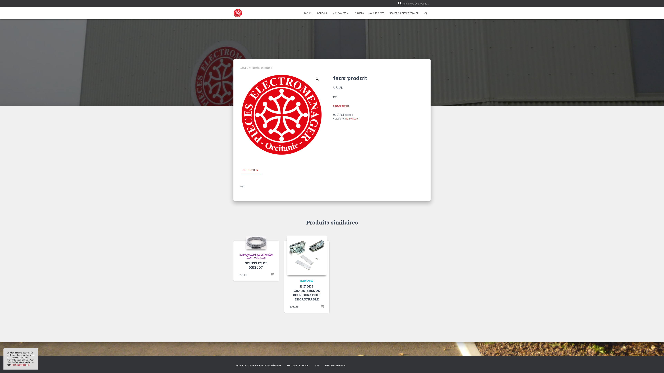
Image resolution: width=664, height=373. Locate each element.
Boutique (322, 13)
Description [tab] (250, 170)
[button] (347, 13)
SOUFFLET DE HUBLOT (256, 265)
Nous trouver (376, 13)
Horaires (359, 13)
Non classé (254, 68)
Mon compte (340, 13)
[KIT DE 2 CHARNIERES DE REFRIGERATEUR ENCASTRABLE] (307, 255)
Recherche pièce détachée (404, 13)
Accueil (308, 13)
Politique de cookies (20, 365)
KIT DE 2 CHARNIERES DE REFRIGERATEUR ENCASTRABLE (307, 293)
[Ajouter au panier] (272, 275)
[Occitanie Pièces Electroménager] (238, 13)
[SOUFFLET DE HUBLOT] (256, 242)
